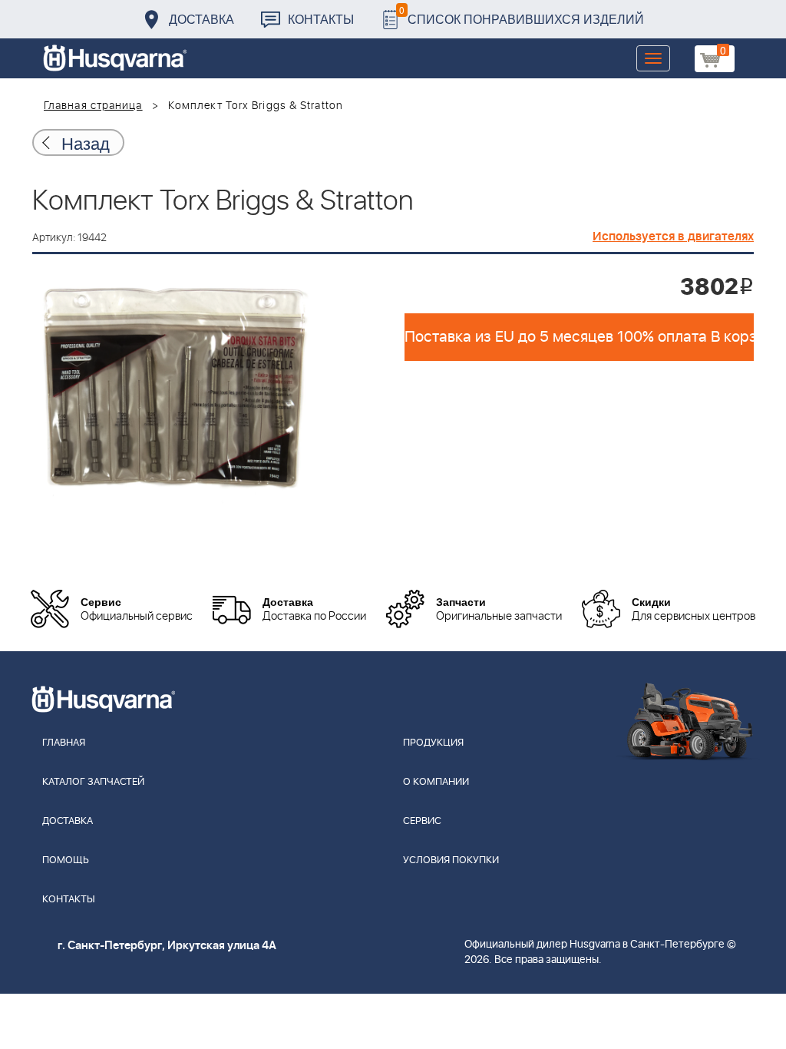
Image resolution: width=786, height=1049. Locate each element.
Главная (63, 743)
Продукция (433, 743)
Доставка (201, 19)
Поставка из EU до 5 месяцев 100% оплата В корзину (579, 337)
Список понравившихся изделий (521, 15)
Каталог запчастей (93, 782)
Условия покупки (451, 860)
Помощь (65, 860)
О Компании (436, 782)
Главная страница (93, 106)
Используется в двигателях (673, 236)
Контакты (321, 19)
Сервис (422, 821)
